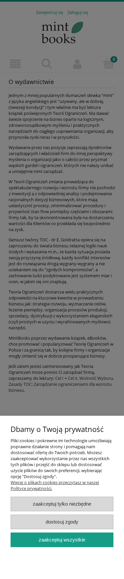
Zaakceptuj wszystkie (62, 539)
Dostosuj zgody (62, 522)
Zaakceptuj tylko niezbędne (62, 504)
